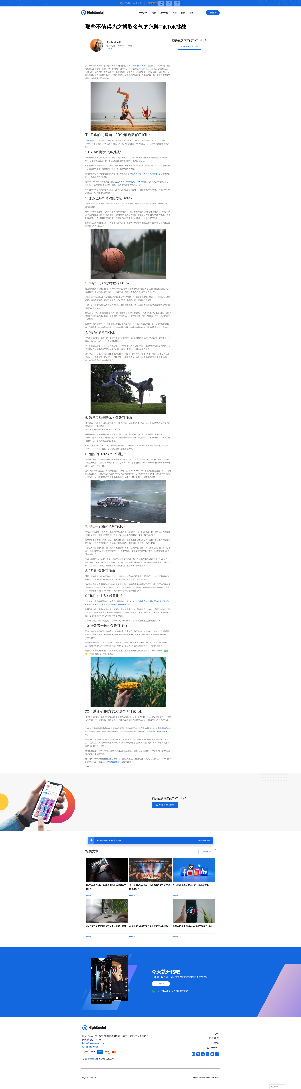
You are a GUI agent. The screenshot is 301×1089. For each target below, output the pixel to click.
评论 (174, 13)
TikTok (109, 48)
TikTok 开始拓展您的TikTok (110, 762)
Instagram (143, 13)
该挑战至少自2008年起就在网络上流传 (129, 181)
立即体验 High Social (165, 805)
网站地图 (197, 1077)
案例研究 (164, 13)
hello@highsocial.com (93, 1043)
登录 (191, 13)
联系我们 (214, 1038)
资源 (183, 13)
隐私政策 (215, 1077)
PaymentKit (92, 1059)
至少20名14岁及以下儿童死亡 (146, 173)
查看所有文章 (207, 851)
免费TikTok (213, 1047)
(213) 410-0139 (90, 1046)
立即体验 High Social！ (189, 46)
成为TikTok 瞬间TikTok (137, 65)
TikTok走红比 (91, 140)
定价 (154, 13)
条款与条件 (206, 1077)
